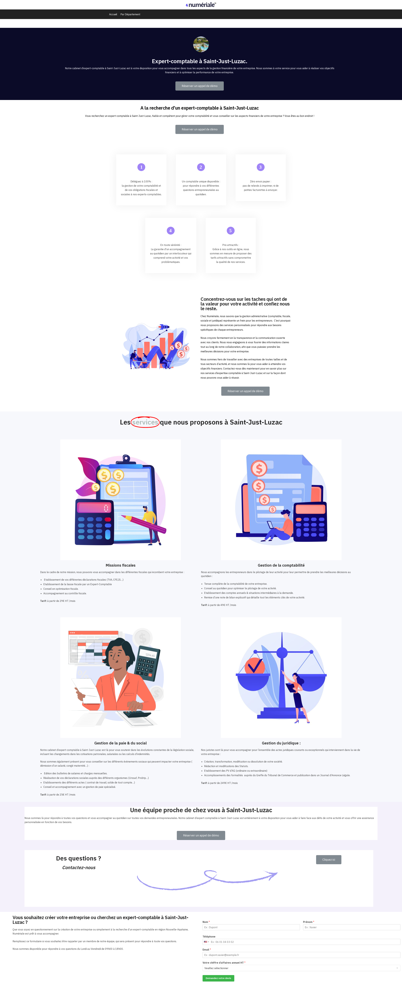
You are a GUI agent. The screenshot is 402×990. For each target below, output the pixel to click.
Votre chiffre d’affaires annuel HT (224, 962)
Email (207, 949)
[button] (199, 86)
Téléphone (209, 936)
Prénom (308, 921)
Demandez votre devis (218, 978)
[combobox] (206, 942)
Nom (206, 921)
